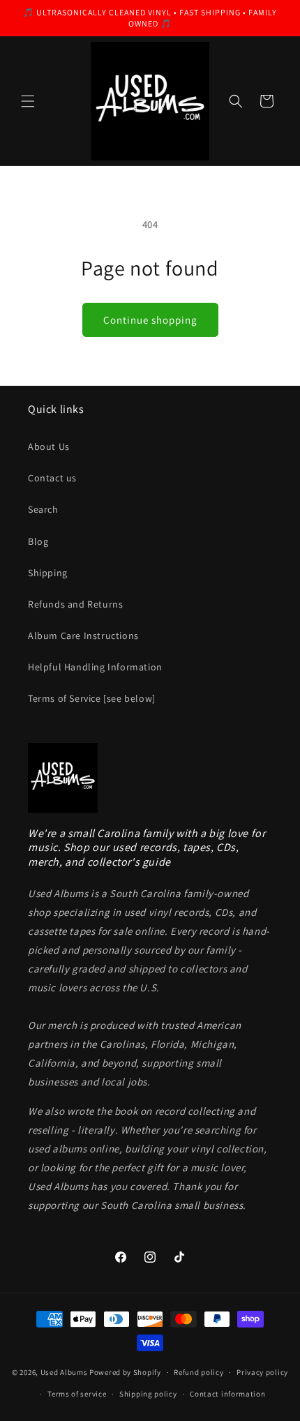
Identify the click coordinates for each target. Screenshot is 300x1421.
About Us (49, 446)
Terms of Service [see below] (92, 698)
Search (43, 509)
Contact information (227, 1394)
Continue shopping (150, 319)
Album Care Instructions (83, 635)
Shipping (48, 572)
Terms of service (76, 1394)
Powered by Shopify (125, 1372)
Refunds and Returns (75, 604)
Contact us (52, 478)
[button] (28, 101)
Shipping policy (148, 1394)
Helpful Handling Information (95, 667)
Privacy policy (262, 1372)
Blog (38, 541)
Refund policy (198, 1372)
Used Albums (64, 1372)
